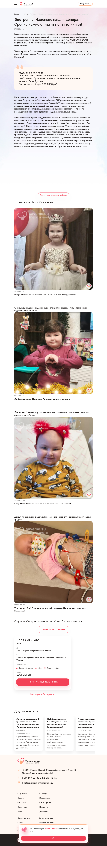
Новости (25, 14)
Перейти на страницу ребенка (53, 195)
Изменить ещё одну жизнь (43, 682)
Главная (17, 14)
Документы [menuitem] (43, 811)
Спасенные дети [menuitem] (23, 818)
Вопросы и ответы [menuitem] (46, 822)
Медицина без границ (42, 694)
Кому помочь (85, 4)
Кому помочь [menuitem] (22, 794)
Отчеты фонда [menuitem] (45, 803)
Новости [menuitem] (20, 798)
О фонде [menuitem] (43, 794)
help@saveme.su (29, 783)
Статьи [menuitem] (20, 822)
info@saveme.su (45, 783)
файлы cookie (51, 829)
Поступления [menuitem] (22, 807)
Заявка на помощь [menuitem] (46, 818)
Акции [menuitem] (19, 811)
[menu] (15, 4)
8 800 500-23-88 (30, 778)
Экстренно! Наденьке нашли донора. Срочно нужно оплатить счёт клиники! (59, 14)
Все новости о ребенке (53, 630)
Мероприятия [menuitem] (44, 798)
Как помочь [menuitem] (21, 803)
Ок (53, 838)
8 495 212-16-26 (48, 778)
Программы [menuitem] (43, 807)
